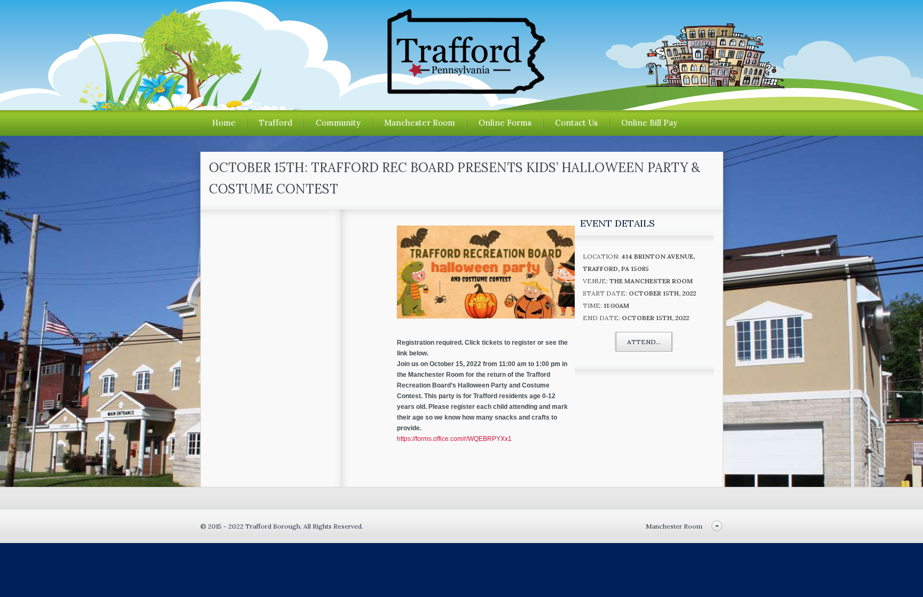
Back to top (717, 526)
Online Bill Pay (649, 123)
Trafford (275, 123)
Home (224, 123)
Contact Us (576, 123)
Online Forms (505, 123)
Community (338, 123)
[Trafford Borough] (461, 90)
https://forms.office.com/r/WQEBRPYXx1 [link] (454, 439)
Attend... (644, 342)
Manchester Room (419, 123)
